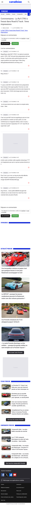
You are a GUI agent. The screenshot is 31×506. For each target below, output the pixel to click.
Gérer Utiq (3, 500)
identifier (23, 38)
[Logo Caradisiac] (15, 3)
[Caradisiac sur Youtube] (14, 475)
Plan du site (18, 490)
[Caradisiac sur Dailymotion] (11, 475)
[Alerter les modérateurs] (29, 65)
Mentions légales (4, 493)
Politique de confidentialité (21, 493)
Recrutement (3, 490)
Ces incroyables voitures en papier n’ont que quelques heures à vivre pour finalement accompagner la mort (14, 271)
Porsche (4, 11)
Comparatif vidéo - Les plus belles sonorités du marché (19, 430)
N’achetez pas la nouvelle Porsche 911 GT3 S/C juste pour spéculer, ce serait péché (20, 395)
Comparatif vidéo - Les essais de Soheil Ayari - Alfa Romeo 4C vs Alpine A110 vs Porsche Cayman (20, 456)
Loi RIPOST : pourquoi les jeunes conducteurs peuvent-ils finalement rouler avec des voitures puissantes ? (13, 296)
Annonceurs (18, 484)
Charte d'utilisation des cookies (7, 497)
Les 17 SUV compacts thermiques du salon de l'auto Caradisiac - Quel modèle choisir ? (20, 439)
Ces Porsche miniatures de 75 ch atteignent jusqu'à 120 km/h (12, 321)
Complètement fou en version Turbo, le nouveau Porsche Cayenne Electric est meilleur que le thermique (20, 412)
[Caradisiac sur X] (7, 475)
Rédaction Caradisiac (5, 487)
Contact (2, 484)
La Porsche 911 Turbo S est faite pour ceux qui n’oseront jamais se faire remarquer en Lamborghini (20, 387)
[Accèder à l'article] (15, 259)
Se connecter (5, 43)
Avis (26, 14)
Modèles (8, 14)
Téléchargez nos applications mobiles (13, 480)
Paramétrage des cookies (21, 497)
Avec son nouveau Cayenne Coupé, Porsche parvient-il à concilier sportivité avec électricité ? (20, 404)
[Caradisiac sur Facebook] (3, 475)
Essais (13, 14)
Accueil (2, 14)
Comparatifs (20, 14)
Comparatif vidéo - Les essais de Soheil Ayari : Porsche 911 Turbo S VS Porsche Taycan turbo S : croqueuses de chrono (20, 447)
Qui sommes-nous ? (20, 487)
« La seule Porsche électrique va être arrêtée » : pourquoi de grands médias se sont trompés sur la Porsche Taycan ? (14, 345)
